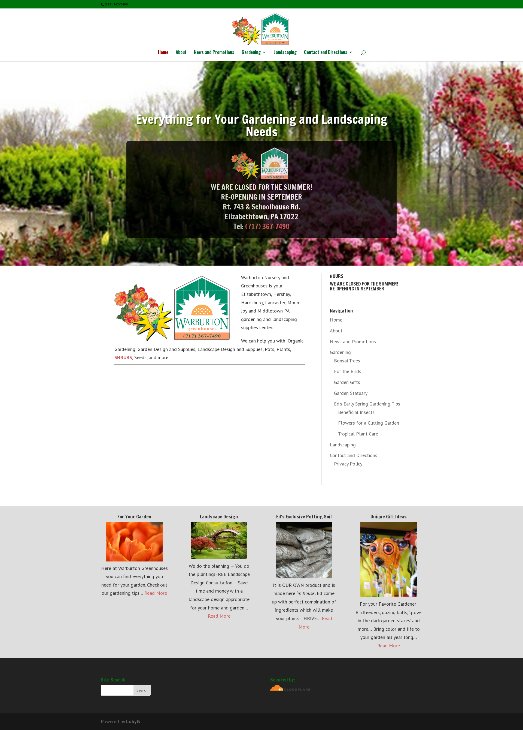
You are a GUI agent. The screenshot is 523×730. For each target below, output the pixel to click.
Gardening (251, 52)
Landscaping (285, 52)
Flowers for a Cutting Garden (368, 423)
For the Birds (347, 371)
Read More (155, 593)
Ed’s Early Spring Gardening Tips (367, 404)
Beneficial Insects (356, 412)
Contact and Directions (325, 52)
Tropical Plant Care (358, 434)
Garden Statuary (350, 393)
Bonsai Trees (347, 361)
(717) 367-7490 (267, 226)
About (181, 52)
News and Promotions (214, 52)
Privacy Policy (348, 464)
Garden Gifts (347, 382)
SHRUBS (123, 357)
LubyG (133, 721)
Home (163, 52)
